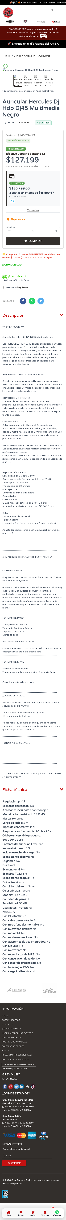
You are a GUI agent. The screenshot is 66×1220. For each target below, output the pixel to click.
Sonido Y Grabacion (24, 55)
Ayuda (5, 1050)
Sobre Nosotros (11, 1020)
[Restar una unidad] (9, 231)
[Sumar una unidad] (56, 231)
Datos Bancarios (11, 1037)
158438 (10, 122)
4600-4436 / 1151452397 (19, 1106)
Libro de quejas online (14, 1068)
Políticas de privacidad (14, 1042)
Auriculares (44, 55)
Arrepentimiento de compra (19, 1064)
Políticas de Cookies (13, 1046)
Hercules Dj (25, 122)
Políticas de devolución (15, 1059)
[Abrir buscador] (51, 10)
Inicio (8, 55)
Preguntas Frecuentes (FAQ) (17, 1055)
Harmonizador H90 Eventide (17, 1033)
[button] (33, 241)
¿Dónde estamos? (11, 1029)
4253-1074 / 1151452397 (19, 1122)
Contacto (7, 1024)
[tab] (33, 315)
